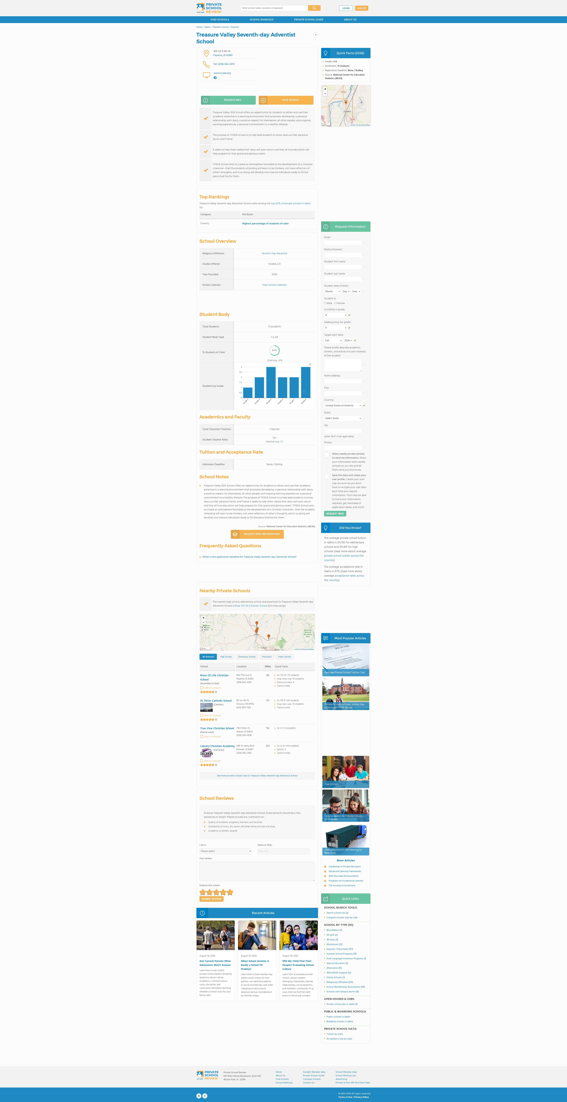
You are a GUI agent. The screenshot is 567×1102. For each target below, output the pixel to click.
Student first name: (335, 262)
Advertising (341, 1079)
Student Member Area (314, 1072)
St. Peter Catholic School (216, 701)
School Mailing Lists (346, 1075)
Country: (329, 400)
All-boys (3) (332, 939)
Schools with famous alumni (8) (343, 992)
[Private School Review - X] (198, 1096)
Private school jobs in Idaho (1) (342, 1004)
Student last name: (334, 274)
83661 (229, 55)
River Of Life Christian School (251, 606)
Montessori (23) (334, 944)
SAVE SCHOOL (290, 100)
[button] (268, 636)
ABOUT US (350, 19)
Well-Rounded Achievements (343, 876)
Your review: (205, 858)
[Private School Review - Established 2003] (209, 8)
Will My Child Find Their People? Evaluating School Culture (298, 965)
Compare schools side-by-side (342, 917)
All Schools (208, 656)
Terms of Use (345, 1097)
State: (327, 413)
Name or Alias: (265, 845)
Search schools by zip (337, 913)
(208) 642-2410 (226, 64)
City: (326, 388)
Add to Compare (212, 688)
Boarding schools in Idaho (340, 1021)
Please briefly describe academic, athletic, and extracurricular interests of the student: (345, 352)
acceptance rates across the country (344, 578)
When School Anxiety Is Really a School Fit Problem (255, 965)
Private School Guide (313, 1075)
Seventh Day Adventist (274, 253)
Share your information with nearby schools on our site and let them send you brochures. (349, 462)
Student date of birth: (336, 286)
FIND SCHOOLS (220, 19)
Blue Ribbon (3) (334, 930)
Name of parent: (333, 249)
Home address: (332, 376)
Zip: (326, 425)
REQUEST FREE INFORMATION (261, 534)
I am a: (202, 845)
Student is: (330, 298)
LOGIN (346, 8)
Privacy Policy (361, 1097)
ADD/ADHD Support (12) (339, 973)
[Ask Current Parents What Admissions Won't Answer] (216, 936)
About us (280, 1075)
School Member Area (346, 1072)
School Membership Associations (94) (346, 987)
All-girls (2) (332, 935)
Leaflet (296, 649)
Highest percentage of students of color (265, 224)
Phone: (328, 442)
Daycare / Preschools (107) (340, 949)
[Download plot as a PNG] (310, 364)
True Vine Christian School (217, 728)
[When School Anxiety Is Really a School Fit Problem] (257, 936)
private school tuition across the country (344, 558)
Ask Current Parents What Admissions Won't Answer (215, 963)
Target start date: (334, 335)
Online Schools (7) (336, 977)
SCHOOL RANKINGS (261, 19)
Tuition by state (335, 1034)
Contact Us (308, 1083)
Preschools (267, 657)
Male (329, 303)
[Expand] (203, 629)
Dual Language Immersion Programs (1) (346, 958)
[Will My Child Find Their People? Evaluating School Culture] (299, 936)
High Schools (226, 657)
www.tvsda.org (222, 73)
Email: (327, 237)
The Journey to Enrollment (342, 886)
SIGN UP (361, 8)
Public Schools (284, 657)
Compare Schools (312, 1079)
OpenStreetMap (308, 649)
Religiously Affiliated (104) (340, 982)
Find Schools (282, 1079)
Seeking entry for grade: (337, 322)
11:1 (281, 442)
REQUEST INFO (232, 100)
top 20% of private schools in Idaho (291, 203)
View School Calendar (274, 285)
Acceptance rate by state (339, 1039)
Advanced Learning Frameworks (345, 871)
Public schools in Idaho (338, 1017)
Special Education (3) (337, 963)
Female (341, 303)
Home (279, 1072)
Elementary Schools (247, 657)
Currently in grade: (334, 309)
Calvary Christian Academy (217, 746)
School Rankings (284, 1083)
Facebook (205, 1096)
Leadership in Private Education (345, 867)
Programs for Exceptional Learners (346, 881)
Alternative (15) (334, 968)
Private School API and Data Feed (353, 1083)
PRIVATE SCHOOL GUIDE (308, 19)
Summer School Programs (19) (342, 954)
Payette (217, 55)
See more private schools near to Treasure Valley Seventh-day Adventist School (257, 776)
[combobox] (272, 8)
